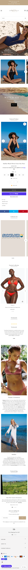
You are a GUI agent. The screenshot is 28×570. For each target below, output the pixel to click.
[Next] (25, 71)
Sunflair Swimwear (10, 458)
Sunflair (13, 258)
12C (8, 175)
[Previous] (3, 141)
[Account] (25, 10)
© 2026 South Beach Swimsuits (6, 568)
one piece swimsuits (14, 465)
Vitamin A (4, 400)
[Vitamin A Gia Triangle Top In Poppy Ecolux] (13, 286)
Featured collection (14, 265)
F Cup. (24, 465)
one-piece (14, 462)
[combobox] (14, 18)
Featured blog (13, 471)
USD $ (4, 553)
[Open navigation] (4, 10)
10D (16, 175)
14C (12, 175)
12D (19, 175)
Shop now (14, 105)
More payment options (14, 196)
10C (4, 175)
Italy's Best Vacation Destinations (14, 498)
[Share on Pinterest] (23, 211)
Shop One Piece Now (13, 71)
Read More (20, 502)
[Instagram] (2, 562)
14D (23, 175)
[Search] (25, 18)
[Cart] (27, 10)
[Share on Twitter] (13, 211)
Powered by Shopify (15, 568)
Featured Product (14, 119)
